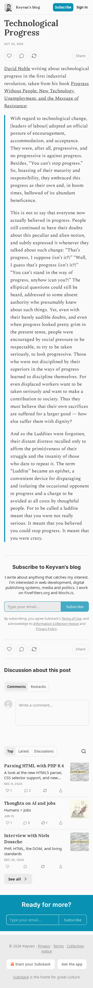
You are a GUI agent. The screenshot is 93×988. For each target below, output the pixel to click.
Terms (58, 946)
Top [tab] (10, 751)
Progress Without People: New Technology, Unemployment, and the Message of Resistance (46, 94)
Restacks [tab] (38, 686)
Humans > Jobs (17, 810)
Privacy (44, 946)
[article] (46, 778)
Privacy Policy (46, 628)
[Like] (9, 56)
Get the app (71, 964)
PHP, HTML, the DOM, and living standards (33, 851)
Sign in (82, 7)
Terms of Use (71, 618)
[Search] (84, 751)
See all (14, 879)
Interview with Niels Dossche (26, 839)
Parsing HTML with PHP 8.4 (34, 766)
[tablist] (26, 686)
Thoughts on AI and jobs (30, 803)
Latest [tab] (23, 751)
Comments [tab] (16, 686)
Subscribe (63, 7)
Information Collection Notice (56, 623)
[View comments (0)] (22, 56)
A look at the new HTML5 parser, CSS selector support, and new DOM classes (33, 775)
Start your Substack (33, 964)
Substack (21, 977)
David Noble (17, 68)
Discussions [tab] (43, 751)
